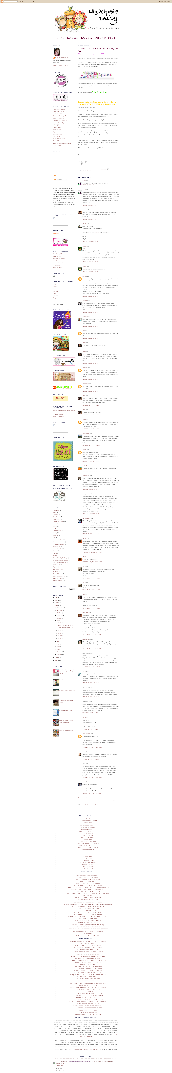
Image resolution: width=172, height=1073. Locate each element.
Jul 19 (60, 635)
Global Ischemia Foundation (87, 1049)
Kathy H (85, 246)
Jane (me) (55, 291)
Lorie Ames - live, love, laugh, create (88, 1000)
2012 (56, 597)
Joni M (84, 449)
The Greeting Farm (58, 569)
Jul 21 (60, 630)
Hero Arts (55, 535)
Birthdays (55, 514)
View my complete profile (61, 65)
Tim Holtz (88, 933)
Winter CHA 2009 (58, 580)
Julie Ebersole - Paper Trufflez (88, 898)
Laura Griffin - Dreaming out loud (88, 902)
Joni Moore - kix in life (88, 985)
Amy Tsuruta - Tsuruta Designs (88, 875)
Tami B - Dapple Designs (88, 1012)
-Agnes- (85, 538)
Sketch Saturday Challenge (60, 558)
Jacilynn (85, 300)
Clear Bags (88, 856)
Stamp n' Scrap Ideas (58, 416)
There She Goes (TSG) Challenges (62, 143)
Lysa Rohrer (56, 261)
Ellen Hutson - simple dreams (88, 879)
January (59, 654)
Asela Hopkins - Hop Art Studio (88, 954)
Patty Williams (86, 733)
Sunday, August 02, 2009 (92, 793)
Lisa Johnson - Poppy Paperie (88, 908)
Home (98, 801)
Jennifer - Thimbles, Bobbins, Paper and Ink (88, 983)
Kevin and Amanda (88, 991)
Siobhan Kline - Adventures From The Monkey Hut (88, 929)
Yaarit (84, 717)
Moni (84, 395)
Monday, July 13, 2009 (91, 683)
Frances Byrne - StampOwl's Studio (88, 973)
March (59, 649)
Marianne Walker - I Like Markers (88, 914)
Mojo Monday (57, 127)
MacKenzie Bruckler (58, 263)
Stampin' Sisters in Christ (60, 562)
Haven (55, 286)
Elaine (84, 342)
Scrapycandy (86, 433)
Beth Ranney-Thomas (59, 254)
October (59, 613)
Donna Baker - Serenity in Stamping (88, 968)
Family (55, 533)
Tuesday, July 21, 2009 (91, 759)
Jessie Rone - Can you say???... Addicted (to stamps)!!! (88, 894)
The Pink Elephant (58, 141)
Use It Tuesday (57, 145)
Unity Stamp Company (59, 576)
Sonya (55, 298)
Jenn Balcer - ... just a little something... (88, 889)
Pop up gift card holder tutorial (66, 690)
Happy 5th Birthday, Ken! (65, 710)
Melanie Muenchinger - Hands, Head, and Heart (88, 1002)
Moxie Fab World (88, 827)
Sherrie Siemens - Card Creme (88, 927)
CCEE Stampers (57, 114)
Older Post (116, 801)
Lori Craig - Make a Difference (88, 998)
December (60, 608)
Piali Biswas (56, 265)
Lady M (85, 466)
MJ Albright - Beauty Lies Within (88, 921)
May (58, 644)
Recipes (55, 551)
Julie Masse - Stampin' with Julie (88, 989)
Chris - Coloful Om (88, 964)
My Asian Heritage (88, 829)
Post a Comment (82, 798)
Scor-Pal (55, 555)
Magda (84, 224)
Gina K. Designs (88, 858)
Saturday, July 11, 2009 (92, 667)
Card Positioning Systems (60, 111)
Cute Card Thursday (58, 123)
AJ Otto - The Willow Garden (88, 944)
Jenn (84, 782)
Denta (84, 419)
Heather (55, 289)
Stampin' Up (56, 565)
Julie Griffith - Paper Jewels (88, 900)
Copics (55, 526)
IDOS (54, 537)
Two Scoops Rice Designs (88, 848)
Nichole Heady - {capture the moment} (88, 925)
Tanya (84, 671)
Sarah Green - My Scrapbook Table (88, 1008)
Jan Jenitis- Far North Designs (88, 979)
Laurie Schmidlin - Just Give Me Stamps (88, 906)
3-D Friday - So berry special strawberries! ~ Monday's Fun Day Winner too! (66, 672)
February (59, 652)
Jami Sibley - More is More (88, 977)
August (59, 618)
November (60, 610)
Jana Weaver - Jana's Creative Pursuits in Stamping (88, 887)
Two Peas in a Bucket (88, 846)
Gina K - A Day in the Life (88, 881)
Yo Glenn (85, 367)
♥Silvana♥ (85, 612)
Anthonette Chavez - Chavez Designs (88, 952)
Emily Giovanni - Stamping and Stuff (88, 970)
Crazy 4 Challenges (58, 118)
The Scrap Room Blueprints (88, 844)
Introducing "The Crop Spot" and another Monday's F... (65, 626)
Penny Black (88, 833)
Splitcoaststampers (58, 414)
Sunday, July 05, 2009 (91, 461)
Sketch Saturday (57, 134)
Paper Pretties (56, 546)
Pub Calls (88, 839)
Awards (55, 512)
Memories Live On (58, 542)
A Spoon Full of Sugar (59, 109)
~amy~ (84, 210)
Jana (84, 752)
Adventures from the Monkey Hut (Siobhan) (88, 941)
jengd (84, 180)
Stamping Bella (88, 869)
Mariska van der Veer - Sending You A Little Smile (87, 916)
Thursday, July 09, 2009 (92, 578)
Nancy (55, 293)
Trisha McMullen (58, 267)
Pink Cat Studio (57, 549)
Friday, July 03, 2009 (90, 185)
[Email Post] (108, 169)
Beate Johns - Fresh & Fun (88, 877)
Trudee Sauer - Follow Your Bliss (88, 1014)
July (58, 621)
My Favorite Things (58, 544)
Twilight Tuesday (58, 574)
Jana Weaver (86, 639)
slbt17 (84, 276)
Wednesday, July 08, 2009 (92, 552)
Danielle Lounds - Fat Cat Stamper (88, 966)
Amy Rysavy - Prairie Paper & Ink (88, 946)
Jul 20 (60, 633)
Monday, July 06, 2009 (91, 471)
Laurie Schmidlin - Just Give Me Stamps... (88, 995)
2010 (56, 603)
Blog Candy (87, 170)
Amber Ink (56, 510)
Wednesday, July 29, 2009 (92, 777)
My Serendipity (87, 518)
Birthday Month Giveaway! (65, 730)
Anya (88, 819)
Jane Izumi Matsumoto (62, 57)
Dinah (54, 284)
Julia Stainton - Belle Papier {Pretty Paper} (88, 987)
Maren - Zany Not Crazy (88, 910)
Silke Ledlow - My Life (88, 1010)
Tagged (55, 567)
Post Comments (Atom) (91, 805)
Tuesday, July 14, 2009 (91, 713)
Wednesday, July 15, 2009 (92, 747)
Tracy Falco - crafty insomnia (88, 935)
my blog (97, 233)
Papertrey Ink (88, 864)
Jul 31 (60, 623)
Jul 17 (60, 638)
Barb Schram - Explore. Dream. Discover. (88, 956)
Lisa (84, 330)
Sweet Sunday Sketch (59, 138)
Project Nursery (88, 837)
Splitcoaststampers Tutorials (60, 560)
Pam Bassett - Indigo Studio (88, 1004)
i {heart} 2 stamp (57, 125)
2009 (56, 605)
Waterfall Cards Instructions (65, 680)
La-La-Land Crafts (87, 825)
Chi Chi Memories (58, 521)
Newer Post (81, 801)
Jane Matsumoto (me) (59, 258)
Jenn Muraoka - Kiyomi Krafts (88, 891)
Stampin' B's (56, 136)
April (58, 646)
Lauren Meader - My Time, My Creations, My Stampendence (88, 904)
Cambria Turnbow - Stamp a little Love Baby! (88, 960)
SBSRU (55, 553)
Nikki (84, 566)
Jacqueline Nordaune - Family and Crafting (88, 975)
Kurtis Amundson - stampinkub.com (88, 993)
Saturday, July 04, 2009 (92, 405)
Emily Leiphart (57, 256)
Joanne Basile (88, 896)
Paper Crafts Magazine (88, 831)
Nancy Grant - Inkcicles (88, 923)
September (60, 615)
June (58, 641)
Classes (55, 524)
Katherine (85, 316)
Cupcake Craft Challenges (60, 120)
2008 (56, 658)
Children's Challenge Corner (60, 116)
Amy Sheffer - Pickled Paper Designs (88, 948)
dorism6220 (86, 383)
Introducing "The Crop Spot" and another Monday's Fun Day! (98, 49)
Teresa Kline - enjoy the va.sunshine (88, 931)
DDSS (54, 528)
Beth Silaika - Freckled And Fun (88, 958)
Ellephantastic (57, 530)
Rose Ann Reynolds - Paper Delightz (88, 1006)
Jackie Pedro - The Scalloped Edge (88, 885)
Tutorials (55, 571)
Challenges (56, 519)
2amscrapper (86, 475)
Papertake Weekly (58, 132)
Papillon (55, 296)
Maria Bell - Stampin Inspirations (88, 912)
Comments (59, 179)
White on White (57, 578)
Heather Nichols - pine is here (88, 883)
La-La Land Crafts (58, 540)
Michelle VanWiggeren (88, 918)
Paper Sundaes (57, 129)
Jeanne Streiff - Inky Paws (88, 981)
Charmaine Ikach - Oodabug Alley (88, 962)
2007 (56, 660)
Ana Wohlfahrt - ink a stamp (88, 950)
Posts (57, 176)
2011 (56, 600)
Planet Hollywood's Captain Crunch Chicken (65, 721)
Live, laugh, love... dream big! (86, 37)
